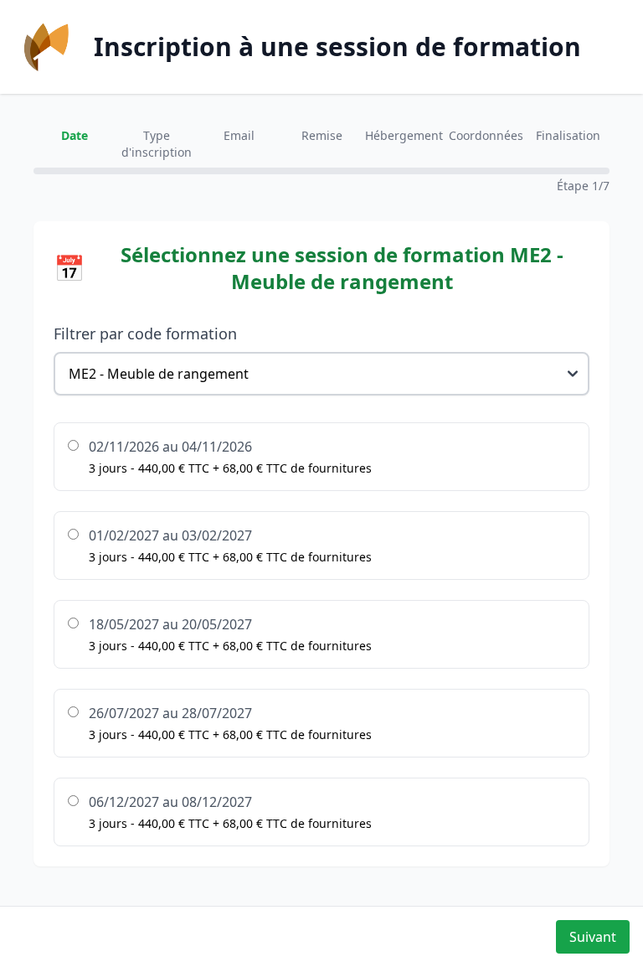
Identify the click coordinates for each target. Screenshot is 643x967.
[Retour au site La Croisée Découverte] (47, 47)
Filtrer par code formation (145, 333)
